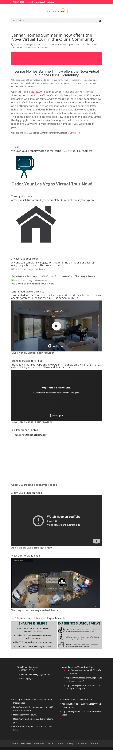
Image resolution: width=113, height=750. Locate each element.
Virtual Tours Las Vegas (27, 667)
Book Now (39, 743)
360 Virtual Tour (55, 44)
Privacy (70, 743)
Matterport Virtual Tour (73, 44)
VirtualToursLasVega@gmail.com (36, 674)
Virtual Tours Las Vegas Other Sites (77, 667)
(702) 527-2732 (28, 670)
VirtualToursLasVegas (23, 44)
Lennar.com (75, 132)
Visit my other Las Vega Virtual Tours (34, 610)
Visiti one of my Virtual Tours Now (32, 283)
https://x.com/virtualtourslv (25, 714)
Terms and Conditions (87, 743)
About (61, 743)
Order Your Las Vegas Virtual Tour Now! (51, 184)
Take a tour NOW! (32, 91)
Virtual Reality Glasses (26, 47)
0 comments (44, 47)
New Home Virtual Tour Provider (31, 422)
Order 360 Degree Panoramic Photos (34, 484)
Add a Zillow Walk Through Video (31, 547)
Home (15, 743)
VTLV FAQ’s (26, 743)
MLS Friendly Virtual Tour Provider (32, 352)
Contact (51, 743)
